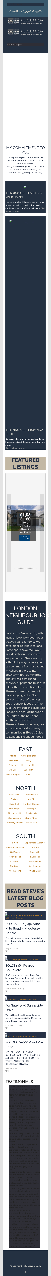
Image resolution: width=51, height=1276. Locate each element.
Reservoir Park (15, 857)
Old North (28, 770)
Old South (15, 852)
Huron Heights (28, 765)
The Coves (15, 866)
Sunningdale (31, 813)
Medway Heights (31, 804)
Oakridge (31, 808)
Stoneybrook (14, 818)
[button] (9, 533)
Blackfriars (14, 794)
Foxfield (14, 799)
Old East (13, 770)
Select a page (14, 4)
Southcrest (15, 861)
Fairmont (13, 765)
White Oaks (35, 871)
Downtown (13, 760)
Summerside (35, 861)
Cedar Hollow (31, 794)
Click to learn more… (15, 448)
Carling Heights (28, 756)
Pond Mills (35, 852)
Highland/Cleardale (15, 847)
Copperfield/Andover (35, 843)
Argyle (13, 756)
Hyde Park (14, 804)
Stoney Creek (31, 818)
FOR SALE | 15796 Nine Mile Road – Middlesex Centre (22, 928)
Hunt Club (31, 799)
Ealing (28, 760)
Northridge (14, 808)
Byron (15, 843)
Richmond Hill (14, 813)
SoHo (28, 774)
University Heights (14, 822)
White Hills (31, 822)
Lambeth (35, 847)
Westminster (35, 866)
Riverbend (35, 857)
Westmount (15, 871)
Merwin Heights (13, 774)
